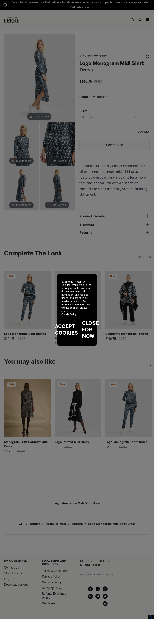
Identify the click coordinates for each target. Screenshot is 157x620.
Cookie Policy (68, 314)
